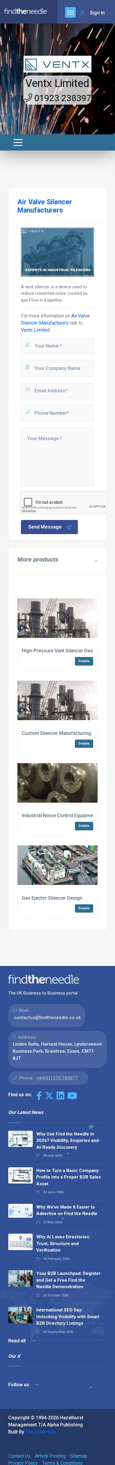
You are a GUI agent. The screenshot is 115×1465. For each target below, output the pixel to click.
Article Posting (50, 1456)
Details (84, 661)
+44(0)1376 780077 (57, 1078)
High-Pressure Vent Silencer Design (61, 651)
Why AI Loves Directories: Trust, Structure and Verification (63, 1243)
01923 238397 (61, 98)
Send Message (45, 527)
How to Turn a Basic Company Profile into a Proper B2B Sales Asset (68, 1177)
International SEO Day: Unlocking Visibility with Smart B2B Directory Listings (67, 1316)
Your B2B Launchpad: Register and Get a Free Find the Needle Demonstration (68, 1280)
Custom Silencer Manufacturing (56, 733)
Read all (17, 1341)
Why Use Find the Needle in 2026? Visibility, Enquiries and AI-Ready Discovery (67, 1140)
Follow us (19, 1384)
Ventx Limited (57, 83)
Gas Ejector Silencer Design (52, 898)
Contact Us (19, 1456)
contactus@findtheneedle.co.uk (47, 1017)
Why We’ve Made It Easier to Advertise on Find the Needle (66, 1210)
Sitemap (78, 1456)
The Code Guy (40, 1432)
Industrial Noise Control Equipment (59, 815)
